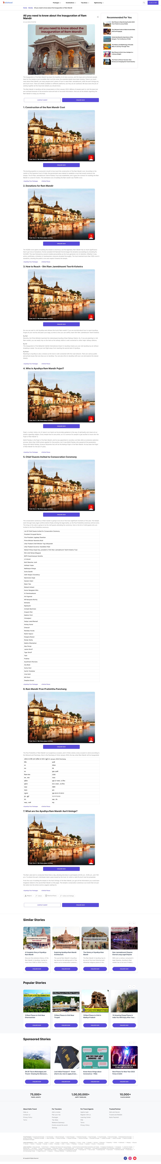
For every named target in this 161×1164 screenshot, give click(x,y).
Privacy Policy (27, 1117)
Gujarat (58, 1142)
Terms (25, 1120)
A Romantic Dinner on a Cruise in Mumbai (33, 1149)
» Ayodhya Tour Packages (30, 181)
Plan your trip (56, 1115)
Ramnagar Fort (82, 1149)
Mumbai (45, 1143)
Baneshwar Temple (57, 1148)
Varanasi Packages (83, 1138)
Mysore (135, 1142)
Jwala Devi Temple (127, 1146)
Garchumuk (110, 1149)
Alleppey (129, 1142)
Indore (68, 1143)
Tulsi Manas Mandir (119, 1149)
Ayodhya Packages (27, 1138)
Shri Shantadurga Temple (29, 1150)
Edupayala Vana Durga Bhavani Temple (68, 1149)
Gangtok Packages (72, 1138)
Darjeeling (109, 1142)
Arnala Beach (129, 1149)
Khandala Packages (94, 1138)
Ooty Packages (92, 1136)
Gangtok (90, 1142)
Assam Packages (71, 1136)
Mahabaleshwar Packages (125, 1136)
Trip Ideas (84, 3)
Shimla (51, 1143)
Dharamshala (101, 1143)
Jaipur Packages (50, 1138)
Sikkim (115, 1142)
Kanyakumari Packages (38, 1136)
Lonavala (81, 1143)
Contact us (26, 1115)
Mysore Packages (112, 1136)
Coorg (79, 1142)
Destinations (70, 3)
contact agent (42, 100)
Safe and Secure (114, 1112)
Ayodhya (88, 1143)
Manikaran (121, 1142)
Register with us (85, 1115)
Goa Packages (50, 1136)
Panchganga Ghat (127, 1148)
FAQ (81, 1120)
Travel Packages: (27, 1136)
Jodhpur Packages (106, 1138)
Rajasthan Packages (39, 1138)
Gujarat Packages (127, 1138)
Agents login (84, 1112)
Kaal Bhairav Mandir (71, 1150)
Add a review (56, 1112)
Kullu (84, 1142)
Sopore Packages (117, 1138)
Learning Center (85, 1117)
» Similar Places (45, 181)
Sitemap (54, 1128)
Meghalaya (73, 1142)
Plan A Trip (153, 2)
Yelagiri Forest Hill (41, 1150)
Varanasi (26, 1143)
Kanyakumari (65, 1142)
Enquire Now (37, 969)
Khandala (57, 1143)
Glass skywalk (36, 1146)
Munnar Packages (60, 1136)
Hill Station (34, 1148)
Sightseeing (98, 3)
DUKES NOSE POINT (69, 1148)
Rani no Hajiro (92, 1149)
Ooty (36, 1142)
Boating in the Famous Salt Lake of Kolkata (61, 1146)
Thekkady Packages (82, 1136)
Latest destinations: (28, 1142)
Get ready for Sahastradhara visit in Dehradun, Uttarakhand (107, 1148)
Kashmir (32, 1143)
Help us (25, 1112)
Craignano (50, 1150)
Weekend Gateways (58, 1122)
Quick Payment (114, 1117)
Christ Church (45, 1146)
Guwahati (39, 1143)
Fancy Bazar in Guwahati (45, 1148)
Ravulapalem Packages (28, 1139)
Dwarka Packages (61, 1138)
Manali (46, 1142)
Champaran (118, 1146)
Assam (52, 1142)
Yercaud (96, 1142)
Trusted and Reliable (115, 1115)
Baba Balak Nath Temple (50, 1149)
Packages (56, 3)
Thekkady (74, 1143)
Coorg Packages (102, 1136)
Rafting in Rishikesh (59, 1150)
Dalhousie (102, 1142)
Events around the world (60, 1125)
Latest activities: (27, 1146)
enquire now (80, 100)
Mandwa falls (26, 1148)
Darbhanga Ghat (101, 1149)
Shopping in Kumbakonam (107, 1146)
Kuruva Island (80, 1148)
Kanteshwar (88, 1148)
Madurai (41, 1142)
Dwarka (94, 1143)
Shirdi (63, 1143)
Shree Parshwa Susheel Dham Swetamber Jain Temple (86, 1146)
